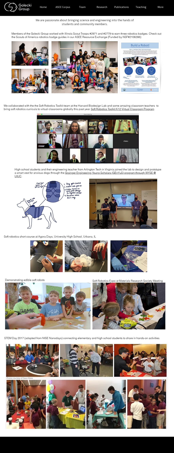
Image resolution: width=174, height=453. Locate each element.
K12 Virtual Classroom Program (135, 109)
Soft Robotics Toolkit (103, 109)
